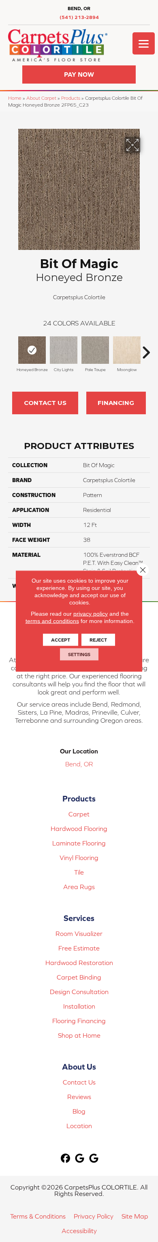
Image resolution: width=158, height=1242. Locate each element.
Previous (12, 348)
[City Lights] (63, 350)
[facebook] (66, 1159)
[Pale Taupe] (95, 350)
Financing (116, 403)
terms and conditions (52, 621)
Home (14, 98)
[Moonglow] (127, 350)
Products (70, 98)
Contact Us (45, 403)
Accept (60, 640)
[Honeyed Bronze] (32, 350)
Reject (98, 640)
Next (146, 348)
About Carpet (41, 98)
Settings (79, 654)
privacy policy (90, 614)
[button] (79, 74)
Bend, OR (79, 764)
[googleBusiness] (80, 1159)
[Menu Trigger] (143, 43)
